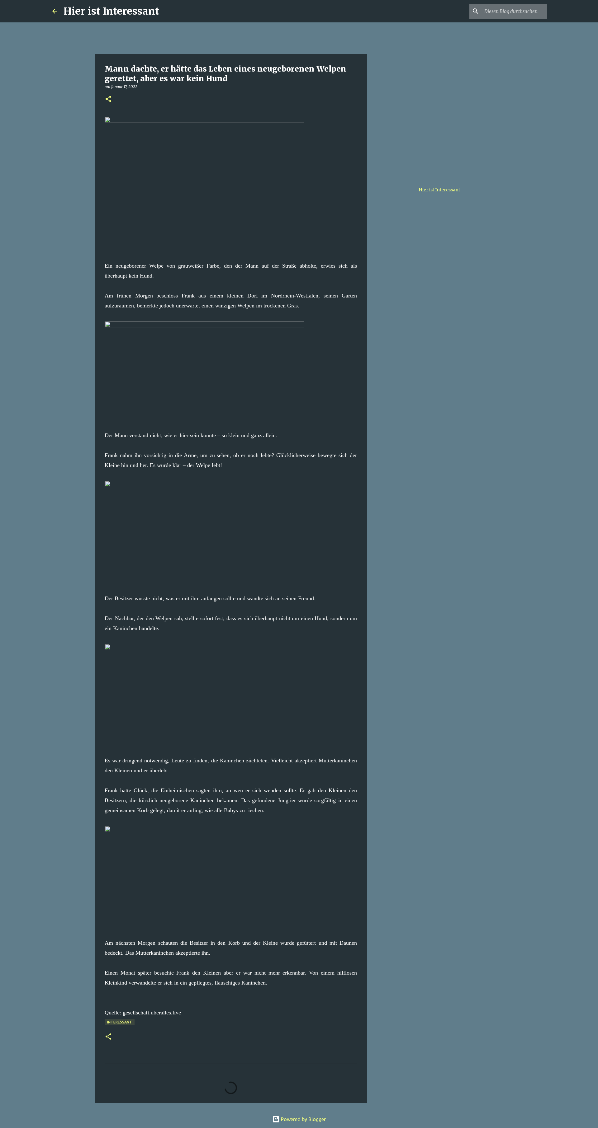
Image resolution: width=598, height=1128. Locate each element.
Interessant (119, 1022)
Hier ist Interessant (111, 11)
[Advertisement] (399, 269)
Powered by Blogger (303, 1119)
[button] (108, 99)
